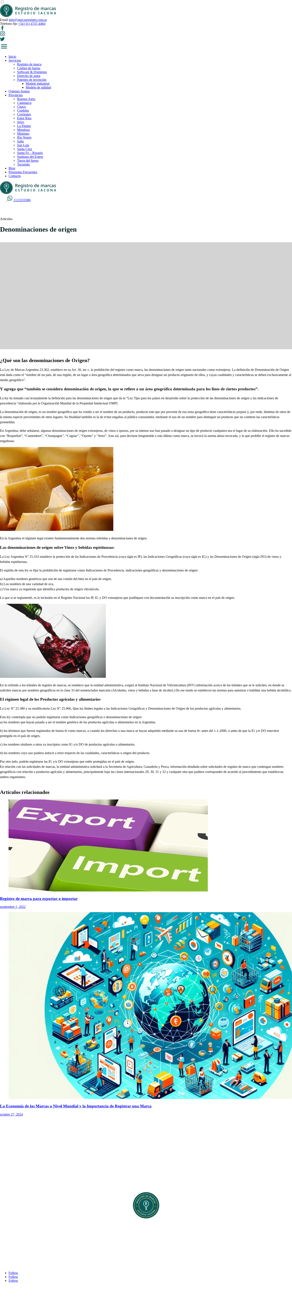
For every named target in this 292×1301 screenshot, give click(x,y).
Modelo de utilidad (38, 87)
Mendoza (23, 130)
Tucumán (23, 164)
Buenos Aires (26, 99)
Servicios (15, 60)
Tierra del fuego (27, 160)
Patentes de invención (31, 79)
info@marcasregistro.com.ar (28, 20)
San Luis (23, 145)
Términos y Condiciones (25, 1239)
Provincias (16, 95)
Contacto (15, 176)
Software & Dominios (32, 72)
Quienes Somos (19, 91)
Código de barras (28, 68)
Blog (12, 168)
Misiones (23, 133)
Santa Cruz (24, 149)
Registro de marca (29, 64)
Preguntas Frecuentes (23, 172)
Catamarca (24, 103)
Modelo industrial (37, 83)
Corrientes (24, 114)
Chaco (21, 106)
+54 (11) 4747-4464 (31, 23)
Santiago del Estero (30, 156)
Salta (20, 141)
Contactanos (17, 1243)
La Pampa (24, 126)
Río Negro (24, 137)
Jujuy (20, 122)
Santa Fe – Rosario (30, 153)
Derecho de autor (28, 76)
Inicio (12, 56)
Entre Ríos (24, 118)
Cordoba (23, 110)
